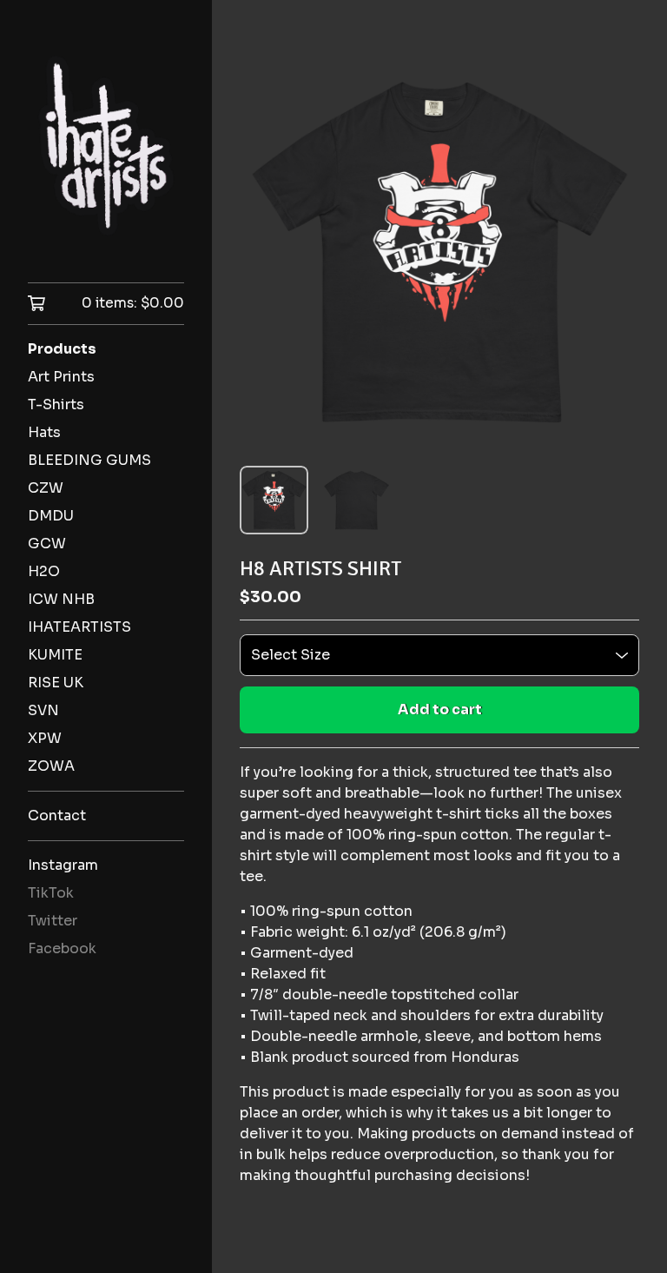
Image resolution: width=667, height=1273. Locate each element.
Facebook (62, 948)
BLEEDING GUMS (89, 460)
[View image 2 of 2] (356, 500)
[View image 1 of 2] (274, 500)
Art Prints (61, 377)
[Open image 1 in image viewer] (439, 252)
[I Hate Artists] (106, 153)
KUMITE (55, 655)
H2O (44, 571)
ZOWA (51, 766)
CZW (45, 488)
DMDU (51, 516)
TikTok (51, 893)
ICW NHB (61, 599)
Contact (57, 815)
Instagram (63, 865)
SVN (43, 710)
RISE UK (55, 682)
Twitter (52, 921)
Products (62, 349)
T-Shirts (56, 404)
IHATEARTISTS (79, 627)
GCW (47, 543)
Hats (44, 432)
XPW (45, 738)
